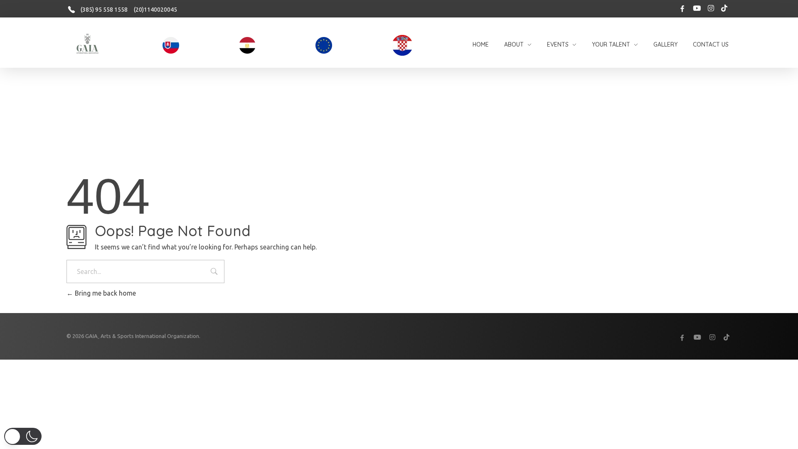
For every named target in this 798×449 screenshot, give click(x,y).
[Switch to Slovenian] (411, 368)
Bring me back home (104, 293)
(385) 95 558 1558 (104, 9)
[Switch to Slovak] (403, 368)
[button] (23, 436)
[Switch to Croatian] (386, 368)
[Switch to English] (395, 368)
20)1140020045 (156, 9)
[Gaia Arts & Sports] (87, 43)
